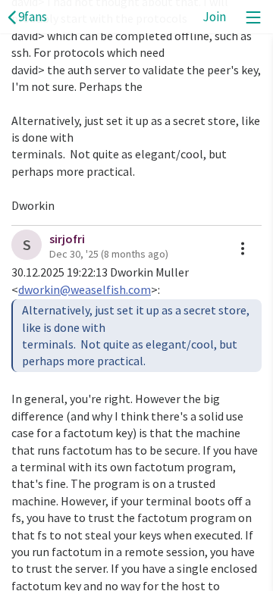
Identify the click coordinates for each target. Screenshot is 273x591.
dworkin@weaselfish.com (84, 289)
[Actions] (243, 248)
